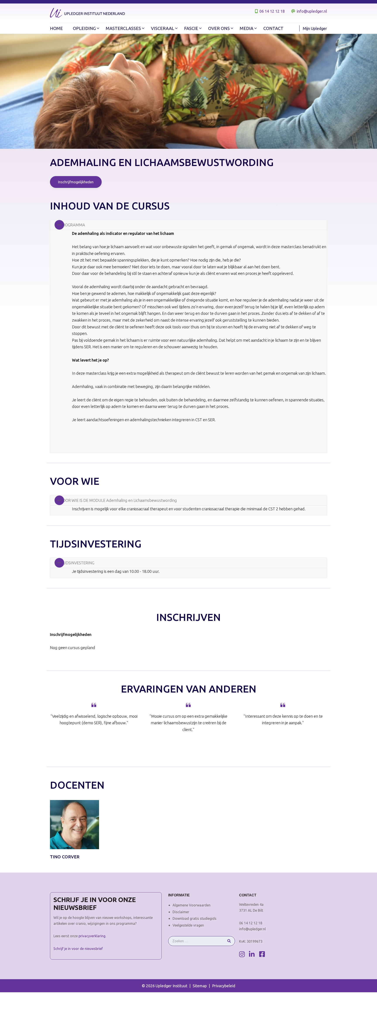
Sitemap (200, 986)
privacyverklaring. (92, 936)
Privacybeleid (223, 986)
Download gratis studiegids (194, 918)
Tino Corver (64, 856)
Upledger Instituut (171, 986)
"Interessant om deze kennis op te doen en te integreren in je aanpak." (283, 719)
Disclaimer (181, 912)
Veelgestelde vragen (188, 925)
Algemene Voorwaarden (192, 905)
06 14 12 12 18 (272, 11)
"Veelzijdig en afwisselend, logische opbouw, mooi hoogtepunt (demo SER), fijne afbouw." (93, 719)
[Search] (229, 941)
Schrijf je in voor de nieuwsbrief (78, 949)
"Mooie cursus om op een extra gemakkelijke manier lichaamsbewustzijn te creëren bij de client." (188, 723)
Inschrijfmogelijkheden (76, 182)
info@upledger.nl (312, 11)
